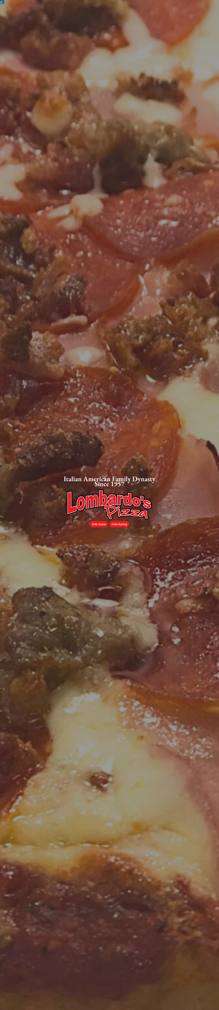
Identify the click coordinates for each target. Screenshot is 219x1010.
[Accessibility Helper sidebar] (2, 2)
